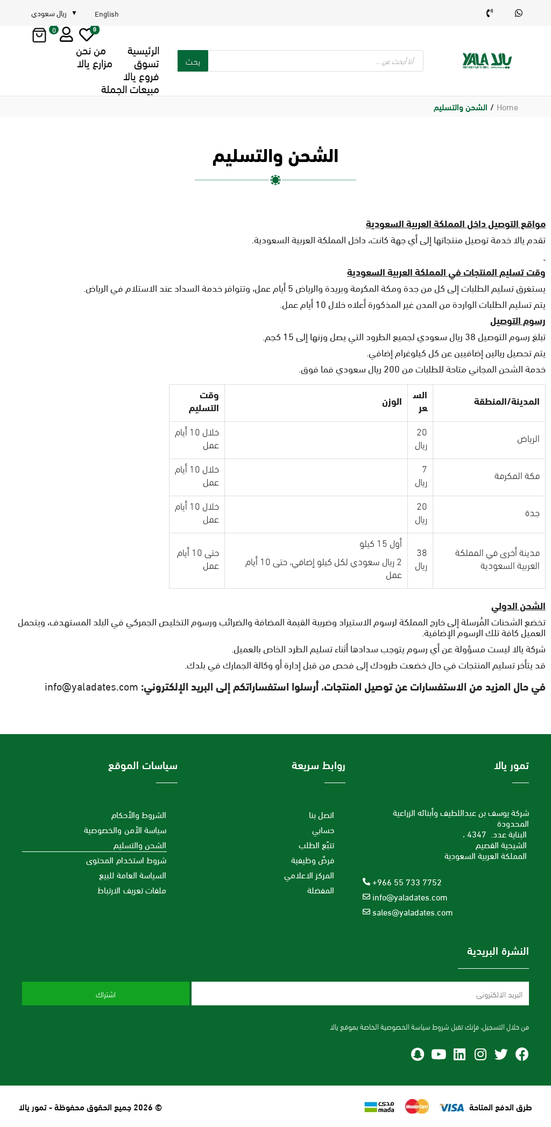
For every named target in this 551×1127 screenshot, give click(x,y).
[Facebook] (522, 1054)
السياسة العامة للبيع (132, 874)
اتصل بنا (322, 814)
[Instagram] (480, 1054)
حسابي (323, 829)
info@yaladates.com (91, 685)
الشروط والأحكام (139, 814)
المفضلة (320, 889)
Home (507, 106)
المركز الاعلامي (309, 874)
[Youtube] (438, 1054)
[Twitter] (501, 1054)
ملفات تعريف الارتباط (131, 889)
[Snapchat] (417, 1054)
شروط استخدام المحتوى (126, 859)
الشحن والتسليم (140, 844)
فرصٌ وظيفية (313, 859)
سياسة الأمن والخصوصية (125, 829)
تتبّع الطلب (317, 844)
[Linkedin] (459, 1054)
